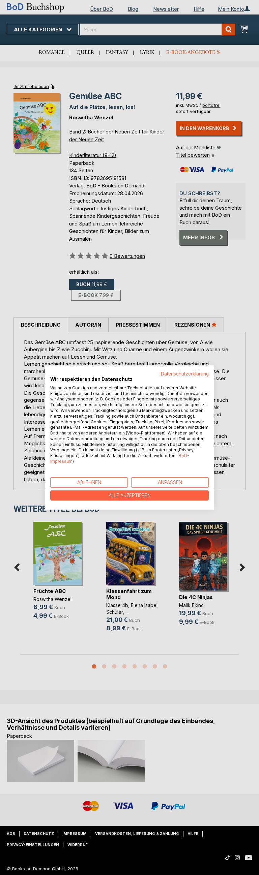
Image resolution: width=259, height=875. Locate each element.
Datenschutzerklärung (185, 373)
